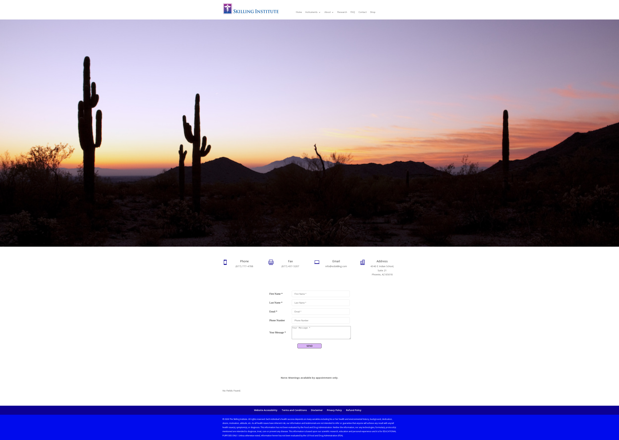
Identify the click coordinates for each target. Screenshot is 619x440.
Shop (372, 12)
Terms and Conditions (294, 410)
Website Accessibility (265, 410)
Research (342, 12)
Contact (363, 12)
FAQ (353, 12)
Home (299, 12)
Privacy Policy (334, 410)
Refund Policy (353, 410)
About (327, 12)
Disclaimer (317, 410)
